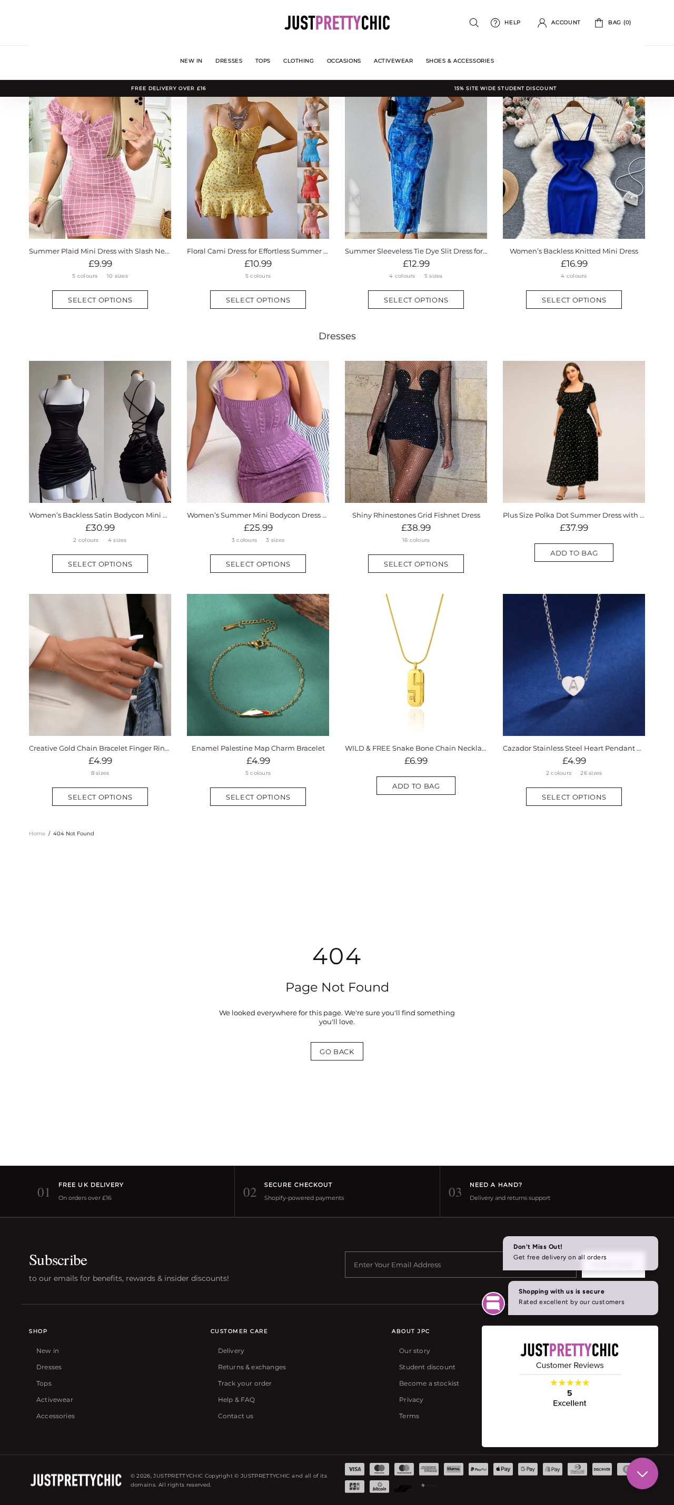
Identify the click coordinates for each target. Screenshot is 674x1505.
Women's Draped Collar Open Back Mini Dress (258, 515)
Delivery (231, 1351)
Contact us (236, 1416)
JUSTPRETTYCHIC (337, 22)
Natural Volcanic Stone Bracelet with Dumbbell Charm (100, 748)
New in (47, 1351)
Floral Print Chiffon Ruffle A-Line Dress (574, 515)
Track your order (245, 1383)
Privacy (411, 1399)
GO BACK (337, 1051)
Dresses (337, 336)
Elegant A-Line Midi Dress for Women (416, 251)
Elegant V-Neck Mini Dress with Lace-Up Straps (100, 251)
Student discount (427, 1367)
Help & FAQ (236, 1399)
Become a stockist (429, 1383)
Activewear (54, 1399)
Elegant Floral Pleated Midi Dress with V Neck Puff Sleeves (574, 251)
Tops (44, 1383)
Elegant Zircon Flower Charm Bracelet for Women (574, 748)
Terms (409, 1416)
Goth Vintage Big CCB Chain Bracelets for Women (416, 748)
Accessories (55, 1416)
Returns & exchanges (252, 1367)
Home (37, 833)
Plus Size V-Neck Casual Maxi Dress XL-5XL (258, 251)
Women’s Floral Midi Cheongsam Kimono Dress (100, 515)
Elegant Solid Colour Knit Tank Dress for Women (416, 515)
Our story (414, 1351)
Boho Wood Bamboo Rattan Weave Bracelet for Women (258, 748)
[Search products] (474, 22)
